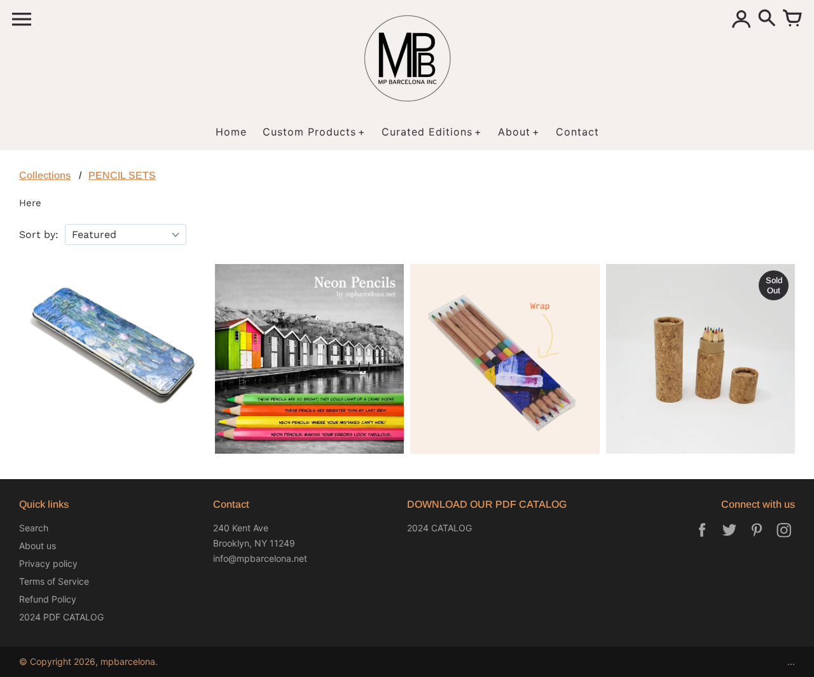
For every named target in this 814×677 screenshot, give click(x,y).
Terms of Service (54, 581)
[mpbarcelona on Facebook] (702, 538)
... (791, 661)
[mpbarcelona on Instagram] (784, 538)
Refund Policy (47, 599)
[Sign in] (741, 19)
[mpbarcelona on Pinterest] (757, 538)
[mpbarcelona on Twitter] (729, 538)
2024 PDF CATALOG (61, 616)
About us (37, 545)
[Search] (766, 19)
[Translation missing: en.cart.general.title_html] (792, 19)
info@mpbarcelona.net (260, 558)
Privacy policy (48, 563)
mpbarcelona (127, 661)
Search (33, 527)
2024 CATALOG (439, 527)
